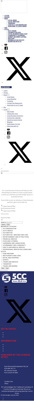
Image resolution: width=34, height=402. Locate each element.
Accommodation (9, 229)
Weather (11, 38)
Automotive (7, 233)
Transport (7, 264)
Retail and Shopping (11, 258)
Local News (12, 20)
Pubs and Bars (8, 254)
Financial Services (10, 239)
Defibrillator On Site (16, 40)
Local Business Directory (17, 34)
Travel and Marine (10, 266)
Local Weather (13, 22)
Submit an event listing (17, 37)
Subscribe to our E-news (17, 26)
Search (4, 222)
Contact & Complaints (11, 337)
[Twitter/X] (18, 82)
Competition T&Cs (10, 347)
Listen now (5, 87)
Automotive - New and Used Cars (15, 235)
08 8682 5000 (13, 383)
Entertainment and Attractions (16, 237)
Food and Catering (10, 241)
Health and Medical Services (14, 247)
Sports (5, 260)
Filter (3, 268)
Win (5, 28)
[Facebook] (6, 49)
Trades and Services (10, 262)
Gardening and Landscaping (14, 243)
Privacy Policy (8, 345)
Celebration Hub (14, 32)
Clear (8, 224)
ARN (5, 398)
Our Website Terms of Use (13, 351)
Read (6, 19)
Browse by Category (8, 226)
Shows (6, 17)
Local (6, 29)
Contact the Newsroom (17, 25)
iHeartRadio (7, 400)
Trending (11, 23)
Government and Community (14, 245)
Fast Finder (12, 31)
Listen (6, 16)
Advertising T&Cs (10, 349)
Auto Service (8, 231)
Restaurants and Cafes (12, 256)
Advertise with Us (14, 41)
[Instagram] (5, 53)
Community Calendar (16, 35)
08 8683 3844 (17, 381)
